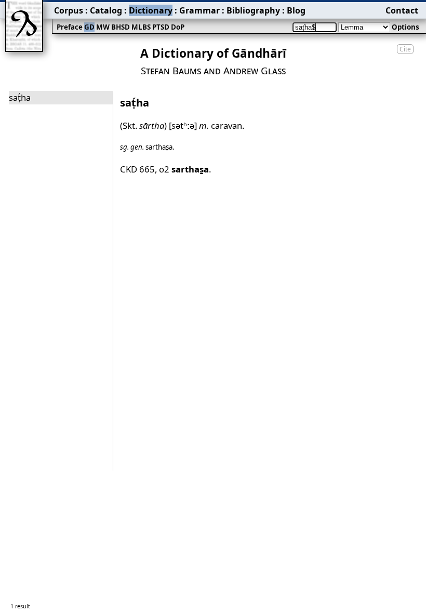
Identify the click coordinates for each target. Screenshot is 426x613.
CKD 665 (137, 169)
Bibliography (253, 10)
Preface (70, 27)
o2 (184, 169)
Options (405, 27)
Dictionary (150, 10)
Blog (296, 10)
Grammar (199, 10)
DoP (177, 27)
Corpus (68, 10)
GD (89, 27)
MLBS (141, 27)
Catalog (106, 10)
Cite (405, 49)
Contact (401, 10)
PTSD (160, 27)
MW (103, 27)
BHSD (120, 27)
